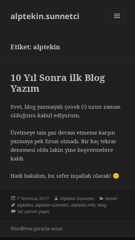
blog (102, 205)
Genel (111, 198)
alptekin (25, 205)
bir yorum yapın (33, 211)
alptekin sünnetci (52, 205)
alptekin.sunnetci (45, 15)
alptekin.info (83, 205)
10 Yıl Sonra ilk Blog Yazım (57, 83)
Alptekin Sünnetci (77, 198)
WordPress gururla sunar (36, 229)
